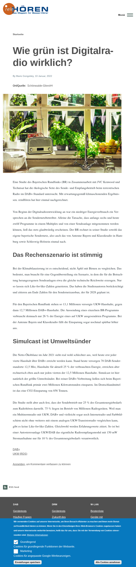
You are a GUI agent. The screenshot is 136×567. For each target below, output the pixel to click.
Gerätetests (20, 511)
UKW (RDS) (20, 453)
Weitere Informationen (37, 535)
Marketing (26, 551)
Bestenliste (97, 511)
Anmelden (19, 464)
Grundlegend (28, 542)
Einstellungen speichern (27, 562)
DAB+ (16, 449)
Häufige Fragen (22, 517)
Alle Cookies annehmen (108, 562)
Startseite (18, 34)
